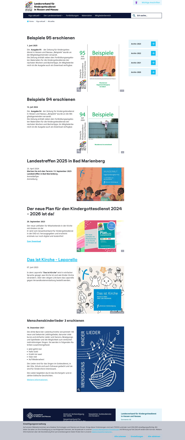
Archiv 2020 (136, 72)
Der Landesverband (52, 15)
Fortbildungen (72, 15)
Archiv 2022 (136, 53)
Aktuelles (51, 21)
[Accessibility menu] (136, 2)
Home (31, 21)
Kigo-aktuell (34, 15)
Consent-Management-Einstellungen (106, 429)
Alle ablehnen (154, 436)
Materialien (87, 15)
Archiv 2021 (136, 63)
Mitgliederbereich (103, 15)
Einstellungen (137, 436)
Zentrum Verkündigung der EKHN (73, 415)
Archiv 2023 (136, 44)
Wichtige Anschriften (151, 2)
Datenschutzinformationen (102, 432)
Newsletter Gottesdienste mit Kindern (100, 415)
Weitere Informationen (37, 379)
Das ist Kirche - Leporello (52, 259)
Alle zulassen (120, 436)
